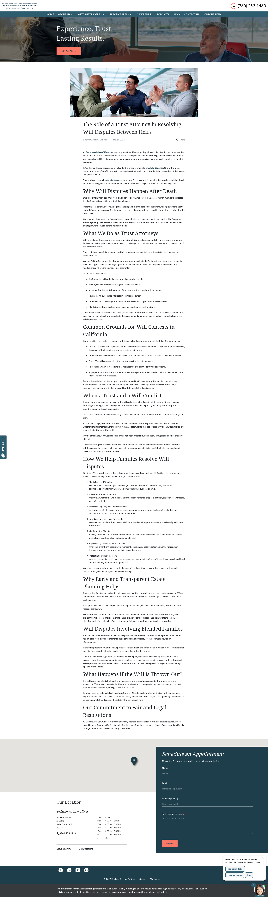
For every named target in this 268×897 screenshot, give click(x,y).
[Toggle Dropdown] (72, 14)
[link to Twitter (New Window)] (78, 870)
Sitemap (142, 879)
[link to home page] (19, 5)
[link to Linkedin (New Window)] (86, 870)
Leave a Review (64, 848)
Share (182, 139)
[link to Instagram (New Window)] (69, 870)
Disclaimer (155, 879)
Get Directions (86, 848)
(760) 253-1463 (68, 833)
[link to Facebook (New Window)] (60, 870)
